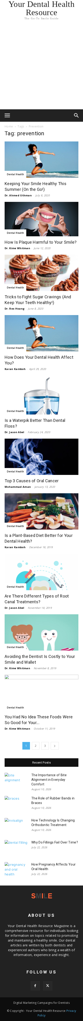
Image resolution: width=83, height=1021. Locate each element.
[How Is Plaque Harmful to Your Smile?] (41, 219)
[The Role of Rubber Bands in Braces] (16, 804)
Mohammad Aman (18, 486)
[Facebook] (35, 985)
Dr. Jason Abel (14, 432)
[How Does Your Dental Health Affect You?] (41, 333)
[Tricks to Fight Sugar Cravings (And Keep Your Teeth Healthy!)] (41, 273)
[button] (7, 115)
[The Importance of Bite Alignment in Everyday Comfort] (16, 781)
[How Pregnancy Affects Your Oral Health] (16, 870)
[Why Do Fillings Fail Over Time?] (16, 848)
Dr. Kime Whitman (17, 248)
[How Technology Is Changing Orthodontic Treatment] (16, 826)
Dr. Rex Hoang (14, 308)
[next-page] (55, 746)
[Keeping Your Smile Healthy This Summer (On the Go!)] (41, 159)
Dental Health (15, 174)
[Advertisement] (41, 65)
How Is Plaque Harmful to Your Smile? (41, 242)
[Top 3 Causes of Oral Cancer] (41, 457)
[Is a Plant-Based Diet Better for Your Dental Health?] (41, 511)
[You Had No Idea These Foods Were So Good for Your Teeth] (41, 693)
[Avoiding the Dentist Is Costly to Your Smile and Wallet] (41, 632)
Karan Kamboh (15, 369)
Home (9, 126)
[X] (47, 985)
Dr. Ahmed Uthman (18, 195)
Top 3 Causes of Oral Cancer (32, 480)
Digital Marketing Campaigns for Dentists (41, 1003)
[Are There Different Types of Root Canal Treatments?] (41, 572)
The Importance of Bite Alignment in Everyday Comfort (49, 779)
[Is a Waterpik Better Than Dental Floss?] (41, 395)
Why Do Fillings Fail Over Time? (54, 842)
